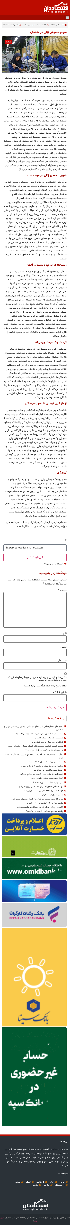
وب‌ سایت (61, 660)
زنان (45, 564)
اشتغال (59, 564)
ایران (51, 564)
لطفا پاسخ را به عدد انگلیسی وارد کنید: (45, 685)
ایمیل (63, 647)
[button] (67, 17)
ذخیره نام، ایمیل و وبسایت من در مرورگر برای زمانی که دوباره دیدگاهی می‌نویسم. (37, 678)
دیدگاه (62, 590)
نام (65, 633)
